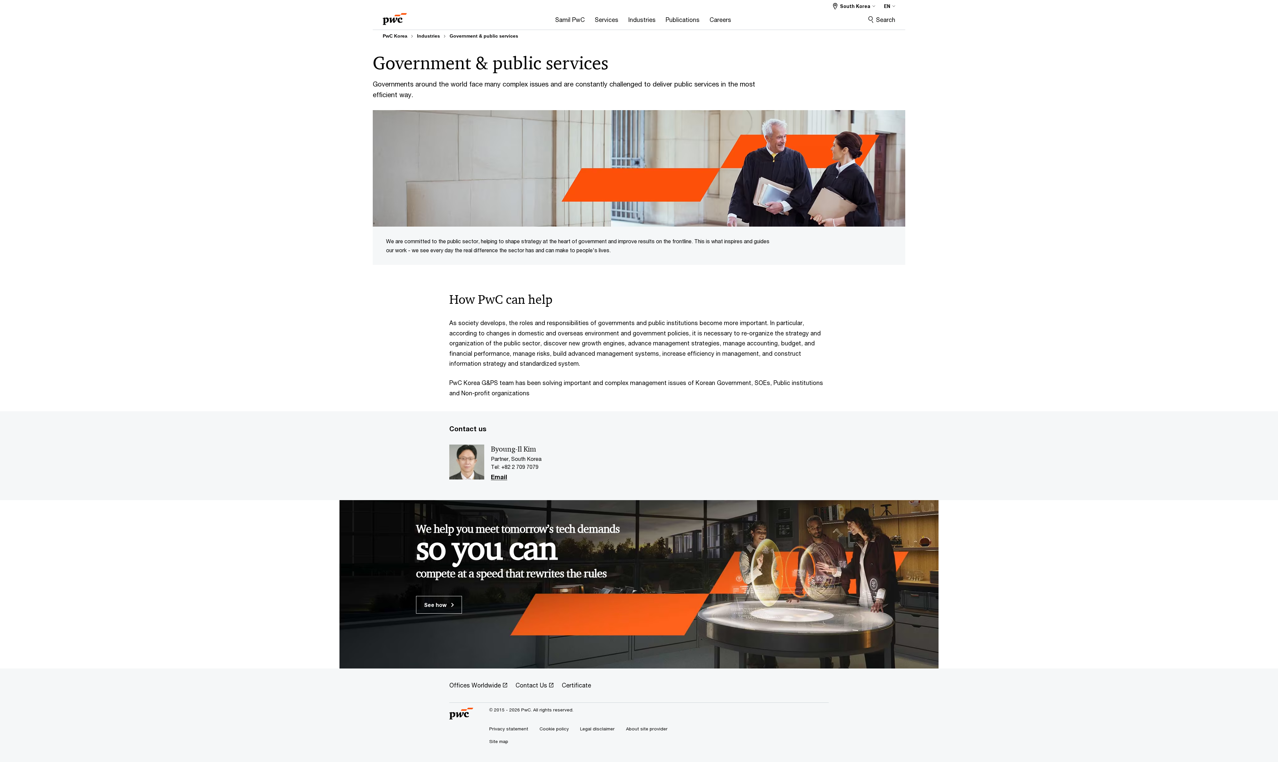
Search (885, 19)
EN (887, 6)
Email (499, 477)
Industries (428, 36)
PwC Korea (395, 36)
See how (436, 605)
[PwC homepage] (395, 17)
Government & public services (484, 36)
